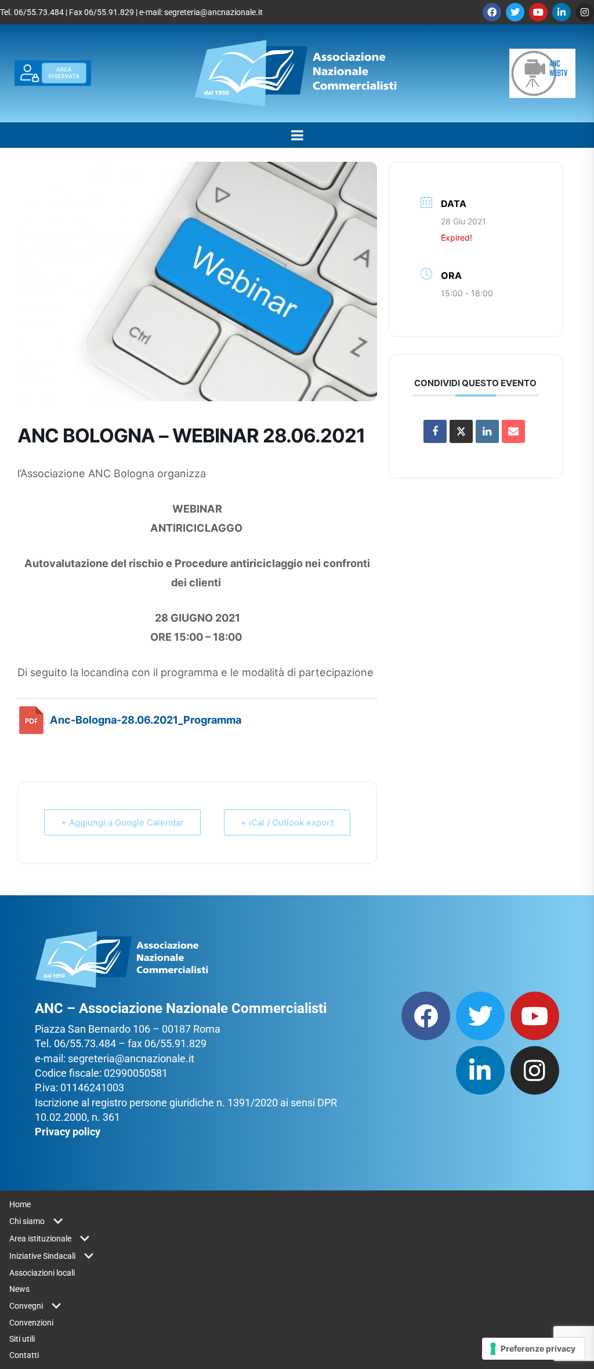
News (19, 1289)
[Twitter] (515, 12)
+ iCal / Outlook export (287, 822)
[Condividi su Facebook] (435, 431)
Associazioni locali (42, 1272)
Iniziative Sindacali (42, 1256)
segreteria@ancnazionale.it (213, 12)
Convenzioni (31, 1322)
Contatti (24, 1355)
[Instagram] (584, 12)
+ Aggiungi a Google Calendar (122, 822)
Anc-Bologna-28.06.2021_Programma (145, 719)
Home (20, 1204)
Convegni (26, 1305)
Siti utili (22, 1338)
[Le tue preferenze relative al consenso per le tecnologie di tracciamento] (533, 1349)
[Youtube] (538, 12)
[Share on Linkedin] (487, 431)
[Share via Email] (513, 431)
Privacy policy (67, 1131)
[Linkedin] (561, 12)
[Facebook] (492, 12)
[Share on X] (461, 431)
